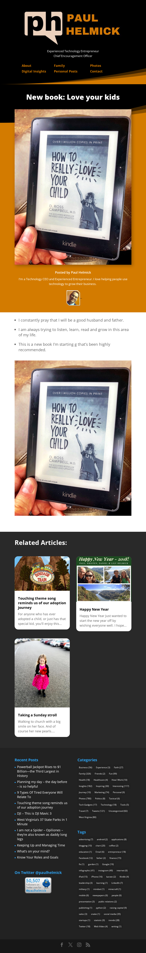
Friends (100, 773)
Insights (85, 786)
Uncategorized (118, 810)
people (117, 895)
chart (100, 845)
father (101, 858)
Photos (95, 65)
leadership (86, 882)
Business (85, 767)
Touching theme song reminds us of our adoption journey (42, 603)
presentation (87, 901)
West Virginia (87, 817)
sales (83, 914)
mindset (99, 889)
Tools (124, 804)
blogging (85, 845)
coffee (113, 845)
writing (116, 926)
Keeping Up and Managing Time (41, 845)
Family (59, 65)
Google (108, 864)
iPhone (97, 876)
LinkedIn (117, 882)
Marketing (102, 792)
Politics (100, 798)
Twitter (84, 926)
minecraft (114, 889)
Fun (113, 773)
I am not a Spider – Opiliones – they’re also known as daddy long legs (42, 834)
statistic (99, 920)
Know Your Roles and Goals (37, 857)
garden (93, 864)
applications (119, 839)
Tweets (98, 810)
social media (112, 914)
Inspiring (102, 786)
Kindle (124, 876)
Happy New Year (94, 609)
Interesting (121, 786)
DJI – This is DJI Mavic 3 (34, 813)
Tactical (114, 798)
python (101, 907)
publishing (85, 907)
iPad (83, 876)
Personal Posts (65, 71)
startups (84, 920)
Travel (83, 810)
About (26, 65)
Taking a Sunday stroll (37, 715)
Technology (109, 804)
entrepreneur (117, 851)
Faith (118, 767)
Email (100, 851)
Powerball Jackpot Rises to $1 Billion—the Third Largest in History (39, 771)
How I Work (119, 779)
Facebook (86, 858)
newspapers (100, 895)
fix (81, 864)
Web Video (101, 926)
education (85, 851)
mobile (84, 895)
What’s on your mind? (33, 851)
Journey (85, 792)
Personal (119, 792)
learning (102, 882)
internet (122, 870)
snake (95, 914)
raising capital (118, 907)
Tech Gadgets (88, 804)
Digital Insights (34, 71)
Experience (103, 767)
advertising (86, 839)
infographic (87, 870)
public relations (107, 901)
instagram (105, 870)
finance (115, 858)
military (84, 889)
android (102, 839)
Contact (96, 71)
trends (114, 920)
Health (84, 779)
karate (111, 876)
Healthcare (101, 779)
